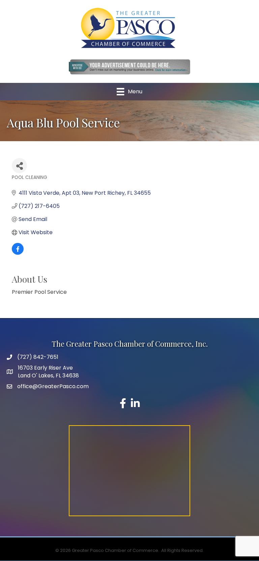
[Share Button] (19, 165)
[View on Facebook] (18, 253)
